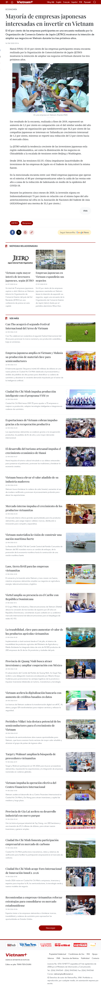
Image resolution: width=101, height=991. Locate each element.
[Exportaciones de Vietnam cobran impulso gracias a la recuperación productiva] (80, 428)
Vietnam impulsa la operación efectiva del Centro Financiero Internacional (31, 785)
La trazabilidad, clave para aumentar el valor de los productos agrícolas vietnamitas (34, 631)
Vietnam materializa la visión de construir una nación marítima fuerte (34, 537)
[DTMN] (50, 945)
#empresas (26, 223)
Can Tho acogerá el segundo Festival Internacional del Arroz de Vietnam (28, 326)
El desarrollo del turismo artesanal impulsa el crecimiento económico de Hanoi (33, 451)
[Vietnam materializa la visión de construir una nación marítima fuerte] (80, 542)
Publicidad (85, 958)
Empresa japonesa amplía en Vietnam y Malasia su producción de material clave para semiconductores (34, 357)
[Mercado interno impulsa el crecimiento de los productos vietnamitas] (80, 514)
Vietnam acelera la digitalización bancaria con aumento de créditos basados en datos (33, 695)
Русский (87, 2)
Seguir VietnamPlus (67, 232)
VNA (58, 958)
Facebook (12, 232)
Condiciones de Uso (76, 954)
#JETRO (14, 223)
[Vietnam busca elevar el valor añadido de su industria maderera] (80, 485)
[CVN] (33, 945)
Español (74, 2)
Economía (11, 9)
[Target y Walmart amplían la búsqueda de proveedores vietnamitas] (80, 762)
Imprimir (25, 232)
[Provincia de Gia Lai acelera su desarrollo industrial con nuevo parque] (80, 819)
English (58, 2)
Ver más (14, 318)
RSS (88, 954)
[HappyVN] (84, 945)
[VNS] (15, 945)
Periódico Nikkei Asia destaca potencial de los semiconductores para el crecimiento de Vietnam (33, 725)
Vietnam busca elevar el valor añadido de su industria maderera (32, 479)
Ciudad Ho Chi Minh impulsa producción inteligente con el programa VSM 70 (31, 393)
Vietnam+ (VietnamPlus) (25, 2)
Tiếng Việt (50, 2)
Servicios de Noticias (71, 958)
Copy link (31, 232)
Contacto (95, 958)
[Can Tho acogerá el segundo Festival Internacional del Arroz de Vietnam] (80, 332)
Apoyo (94, 954)
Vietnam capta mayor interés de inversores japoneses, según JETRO (20, 276)
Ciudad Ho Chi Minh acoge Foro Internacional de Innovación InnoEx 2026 (34, 871)
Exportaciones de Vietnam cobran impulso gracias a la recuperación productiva (31, 422)
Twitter (18, 232)
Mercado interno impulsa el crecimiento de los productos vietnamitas (34, 508)
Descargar (50, 927)
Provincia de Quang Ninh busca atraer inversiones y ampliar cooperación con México (34, 663)
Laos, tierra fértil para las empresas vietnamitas (27, 568)
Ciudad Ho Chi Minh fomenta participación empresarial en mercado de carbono (32, 842)
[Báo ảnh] (68, 945)
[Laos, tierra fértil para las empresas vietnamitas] (80, 574)
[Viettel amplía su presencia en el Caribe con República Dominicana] (80, 603)
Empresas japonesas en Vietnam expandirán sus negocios (50, 276)
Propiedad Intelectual (57, 954)
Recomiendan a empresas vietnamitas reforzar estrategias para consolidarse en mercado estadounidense (34, 901)
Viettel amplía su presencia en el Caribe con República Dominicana (32, 597)
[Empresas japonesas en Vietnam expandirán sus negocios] (50, 260)
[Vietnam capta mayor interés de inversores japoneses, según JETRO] (20, 260)
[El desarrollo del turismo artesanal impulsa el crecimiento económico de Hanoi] (80, 456)
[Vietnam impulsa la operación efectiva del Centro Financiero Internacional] (80, 790)
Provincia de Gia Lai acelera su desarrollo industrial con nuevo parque (31, 813)
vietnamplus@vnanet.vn (63, 974)
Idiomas (51, 958)
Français (66, 2)
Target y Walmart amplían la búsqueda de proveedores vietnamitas (31, 756)
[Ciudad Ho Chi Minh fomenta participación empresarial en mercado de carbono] (80, 848)
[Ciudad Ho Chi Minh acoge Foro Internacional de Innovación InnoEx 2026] (80, 876)
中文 (80, 2)
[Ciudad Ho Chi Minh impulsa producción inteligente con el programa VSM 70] (80, 399)
